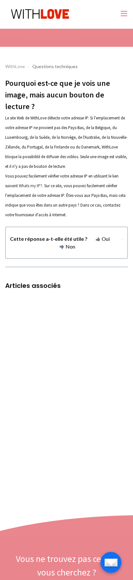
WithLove (15, 66)
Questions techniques (55, 66)
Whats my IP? (30, 185)
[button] (124, 14)
